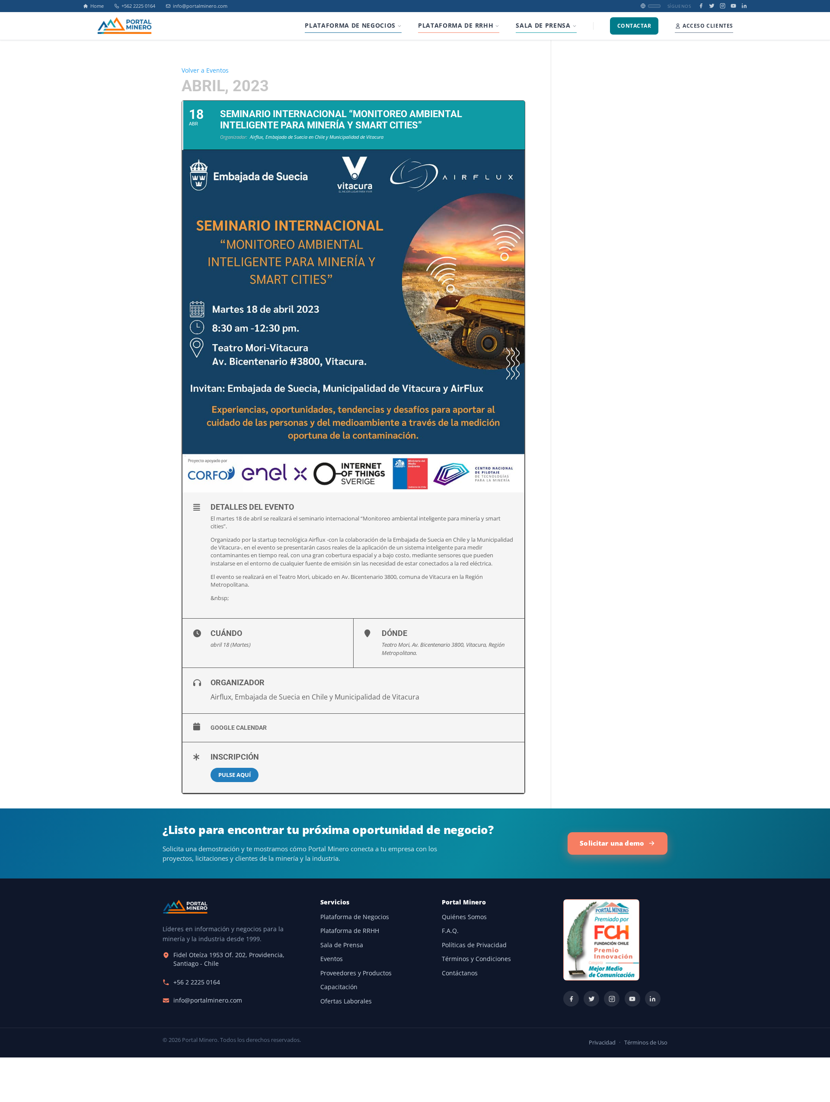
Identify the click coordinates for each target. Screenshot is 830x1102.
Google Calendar (239, 727)
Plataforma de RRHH (349, 931)
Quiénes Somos (464, 917)
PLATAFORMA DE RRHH (455, 25)
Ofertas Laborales (346, 1001)
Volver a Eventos (205, 70)
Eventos (331, 959)
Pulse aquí (234, 775)
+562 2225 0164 (138, 6)
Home (97, 6)
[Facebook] (701, 6)
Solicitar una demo (612, 843)
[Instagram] (722, 6)
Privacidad (602, 1042)
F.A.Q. (450, 931)
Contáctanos (460, 973)
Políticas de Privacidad (474, 945)
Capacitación (339, 987)
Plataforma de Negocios (354, 917)
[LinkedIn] (744, 6)
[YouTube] (733, 6)
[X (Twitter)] (712, 6)
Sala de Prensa (341, 945)
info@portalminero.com (200, 6)
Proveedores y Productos (356, 973)
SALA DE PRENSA (543, 25)
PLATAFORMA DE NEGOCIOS (350, 25)
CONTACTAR (634, 25)
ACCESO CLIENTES (708, 25)
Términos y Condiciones (476, 959)
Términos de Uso (645, 1042)
